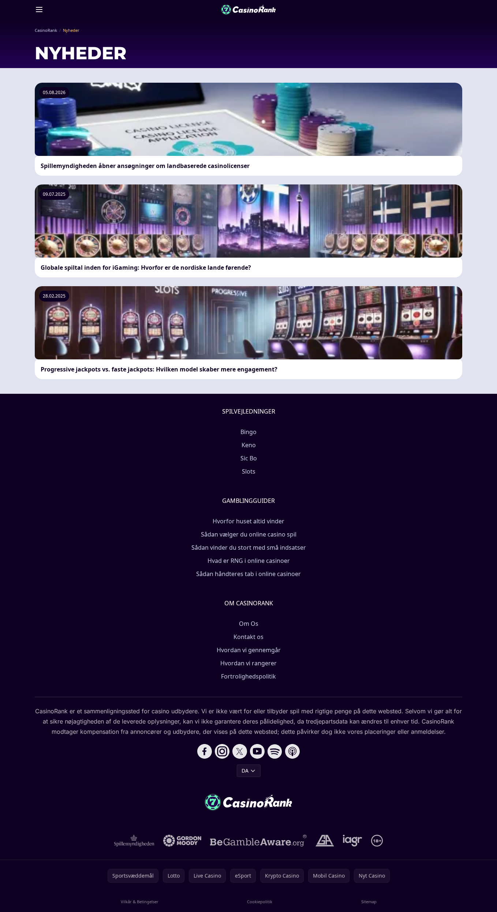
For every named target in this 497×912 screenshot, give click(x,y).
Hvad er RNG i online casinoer (249, 561)
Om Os (248, 624)
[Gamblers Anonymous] (324, 840)
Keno (249, 445)
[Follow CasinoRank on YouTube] (257, 751)
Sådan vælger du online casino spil (248, 534)
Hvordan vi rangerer (248, 663)
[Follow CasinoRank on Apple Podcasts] (292, 751)
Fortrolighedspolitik (248, 676)
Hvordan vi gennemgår (249, 650)
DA (245, 770)
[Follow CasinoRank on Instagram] (222, 751)
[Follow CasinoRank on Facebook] (204, 751)
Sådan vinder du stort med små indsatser (248, 547)
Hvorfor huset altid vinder (248, 521)
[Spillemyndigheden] (134, 840)
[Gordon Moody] (182, 840)
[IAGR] (352, 840)
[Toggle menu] (39, 9)
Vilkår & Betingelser (139, 901)
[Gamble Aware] (258, 840)
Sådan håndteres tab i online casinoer (248, 574)
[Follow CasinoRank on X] (239, 751)
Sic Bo (248, 458)
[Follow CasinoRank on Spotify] (275, 751)
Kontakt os (248, 637)
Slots (248, 471)
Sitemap (369, 901)
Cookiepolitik (259, 901)
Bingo (248, 432)
